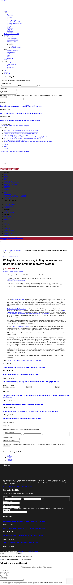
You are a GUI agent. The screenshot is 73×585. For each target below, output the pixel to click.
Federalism (10, 25)
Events (5, 59)
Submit (19, 553)
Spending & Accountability (14, 21)
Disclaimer (30, 551)
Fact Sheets (10, 43)
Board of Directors (12, 64)
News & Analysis (12, 38)
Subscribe (3, 97)
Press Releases (11, 52)
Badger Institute (9, 268)
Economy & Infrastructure (14, 23)
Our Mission (10, 62)
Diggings (13, 46)
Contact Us (7, 73)
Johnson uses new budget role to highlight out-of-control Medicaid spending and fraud (28, 141)
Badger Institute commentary (21, 326)
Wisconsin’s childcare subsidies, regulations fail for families (20, 120)
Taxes (8, 14)
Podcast (9, 53)
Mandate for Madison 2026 (11, 34)
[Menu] (0, 241)
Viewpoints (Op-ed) (12, 40)
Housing (9, 17)
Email (2, 574)
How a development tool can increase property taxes (18, 135)
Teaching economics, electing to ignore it (15, 140)
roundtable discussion (18, 299)
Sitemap (36, 551)
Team (8, 65)
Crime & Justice (11, 20)
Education (10, 15)
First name (3, 570)
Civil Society (10, 32)
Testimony (10, 58)
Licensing (10, 26)
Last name (3, 572)
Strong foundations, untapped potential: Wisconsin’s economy (21, 106)
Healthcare (10, 28)
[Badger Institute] (21, 158)
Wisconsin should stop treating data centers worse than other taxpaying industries (26, 137)
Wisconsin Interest (16, 47)
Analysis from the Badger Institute (16, 309)
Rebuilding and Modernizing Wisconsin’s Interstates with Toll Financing (28, 313)
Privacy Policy (22, 551)
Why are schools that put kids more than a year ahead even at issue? (22, 138)
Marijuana (10, 31)
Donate (6, 72)
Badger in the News (12, 50)
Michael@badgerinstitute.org (16, 280)
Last (39, 85)
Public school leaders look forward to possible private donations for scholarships (30, 411)
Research (6, 35)
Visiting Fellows (11, 67)
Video (8, 55)
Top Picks (6, 70)
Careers (9, 69)
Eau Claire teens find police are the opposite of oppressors (23, 404)
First (19, 85)
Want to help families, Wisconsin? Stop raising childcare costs (21, 113)
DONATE (3, 239)
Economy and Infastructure (15, 250)
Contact (6, 148)
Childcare (9, 29)
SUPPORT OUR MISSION (9, 169)
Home (5, 11)
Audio (9, 56)
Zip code (2, 576)
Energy (9, 18)
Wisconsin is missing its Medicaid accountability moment (22, 418)
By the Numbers (11, 41)
